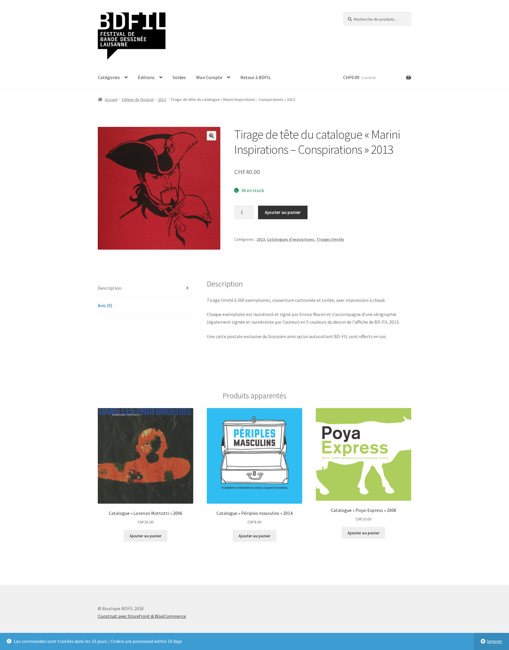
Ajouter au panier (283, 212)
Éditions (146, 77)
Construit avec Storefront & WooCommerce (142, 616)
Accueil (111, 99)
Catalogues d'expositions (290, 239)
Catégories (109, 77)
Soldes (179, 77)
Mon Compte (209, 77)
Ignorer (494, 641)
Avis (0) (105, 305)
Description (109, 288)
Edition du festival (137, 99)
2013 (162, 99)
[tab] (145, 288)
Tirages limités (330, 239)
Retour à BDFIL (255, 77)
